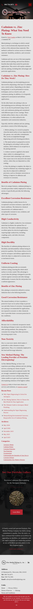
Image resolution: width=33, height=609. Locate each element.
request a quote (22, 387)
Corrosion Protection (9, 449)
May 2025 (7, 434)
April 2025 (7, 437)
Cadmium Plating (8, 447)
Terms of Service (6, 590)
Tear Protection (8, 451)
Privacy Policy (13, 588)
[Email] (16, 4)
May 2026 (7, 425)
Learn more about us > (16, 549)
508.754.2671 (9, 4)
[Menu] (30, 4)
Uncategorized (8, 453)
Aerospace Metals (8, 445)
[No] (31, 601)
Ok (16, 605)
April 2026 (7, 428)
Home (3, 588)
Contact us (4, 384)
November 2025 (9, 431)
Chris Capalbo (11, 37)
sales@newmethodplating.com (15, 579)
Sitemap (17, 590)
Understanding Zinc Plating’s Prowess (14, 460)
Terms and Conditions (8, 593)
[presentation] (2, 498)
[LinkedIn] (29, 562)
